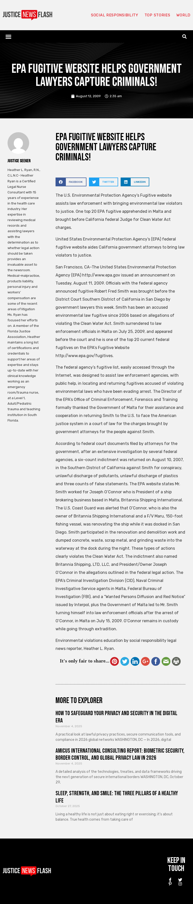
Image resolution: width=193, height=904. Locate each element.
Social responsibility (114, 15)
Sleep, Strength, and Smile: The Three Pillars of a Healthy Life (117, 797)
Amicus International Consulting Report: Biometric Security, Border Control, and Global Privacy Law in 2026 (120, 754)
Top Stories (157, 15)
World (183, 15)
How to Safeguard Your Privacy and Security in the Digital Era (116, 717)
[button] (8, 36)
